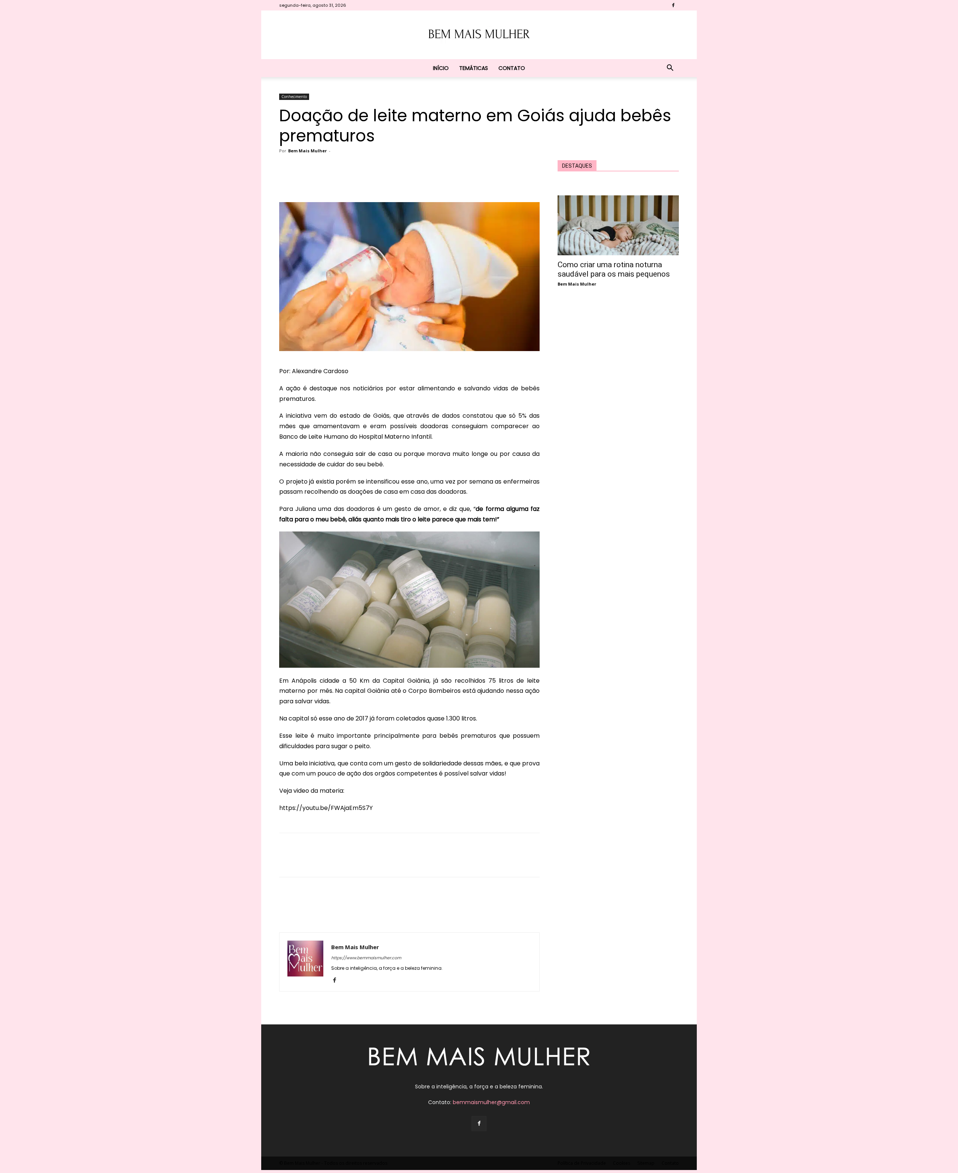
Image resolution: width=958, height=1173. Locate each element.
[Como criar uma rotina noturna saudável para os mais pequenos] (618, 225)
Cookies (621, 1163)
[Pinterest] (381, 180)
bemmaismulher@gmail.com (491, 1102)
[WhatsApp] (398, 180)
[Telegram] (433, 180)
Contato (511, 68)
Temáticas (473, 68)
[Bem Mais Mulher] (479, 35)
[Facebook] (673, 5)
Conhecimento (294, 96)
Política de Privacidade (582, 1163)
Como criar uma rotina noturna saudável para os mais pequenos (614, 269)
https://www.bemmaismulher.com (366, 958)
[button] (670, 68)
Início (441, 68)
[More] (451, 180)
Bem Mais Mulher (307, 150)
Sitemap (646, 1163)
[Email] (416, 180)
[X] (364, 180)
